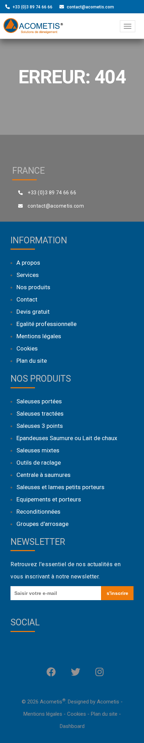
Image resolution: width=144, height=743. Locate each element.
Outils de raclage (38, 462)
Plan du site (31, 360)
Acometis (108, 702)
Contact (26, 299)
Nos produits (33, 287)
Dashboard (72, 726)
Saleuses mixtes (37, 450)
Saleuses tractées (40, 413)
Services (27, 274)
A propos (28, 262)
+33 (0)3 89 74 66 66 (32, 7)
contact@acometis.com (90, 7)
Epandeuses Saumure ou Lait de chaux (66, 438)
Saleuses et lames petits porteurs (60, 487)
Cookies (27, 348)
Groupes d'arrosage (42, 523)
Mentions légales (38, 336)
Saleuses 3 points (39, 425)
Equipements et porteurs (48, 499)
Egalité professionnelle (46, 323)
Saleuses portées (39, 401)
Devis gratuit (33, 311)
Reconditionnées (38, 511)
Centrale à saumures (43, 474)
